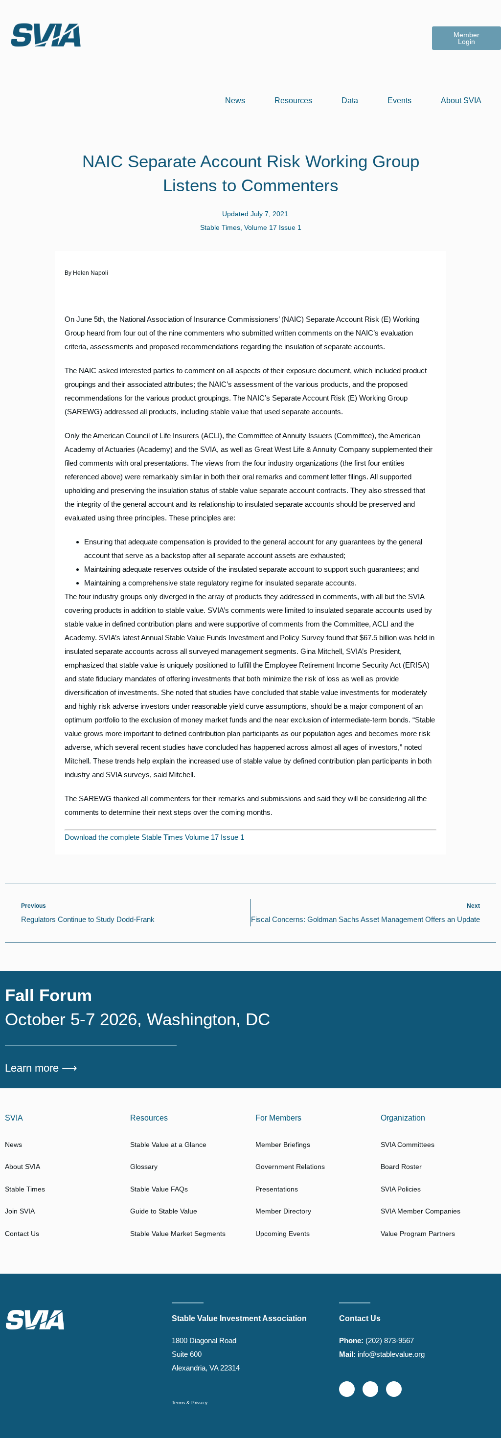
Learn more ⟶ (41, 1068)
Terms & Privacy (189, 1402)
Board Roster (401, 1166)
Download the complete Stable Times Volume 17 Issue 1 (154, 837)
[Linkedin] (370, 1389)
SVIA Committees (407, 1144)
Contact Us (22, 1233)
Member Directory (283, 1211)
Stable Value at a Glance (168, 1144)
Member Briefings (282, 1144)
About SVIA (461, 100)
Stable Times (220, 227)
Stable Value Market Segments (178, 1233)
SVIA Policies (401, 1189)
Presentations (276, 1189)
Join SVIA (20, 1211)
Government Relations (290, 1166)
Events (399, 100)
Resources (293, 100)
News (235, 100)
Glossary (144, 1166)
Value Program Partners (418, 1233)
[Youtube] (394, 1389)
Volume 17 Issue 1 (272, 227)
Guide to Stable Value (163, 1211)
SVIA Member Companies (420, 1211)
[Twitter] (347, 1389)
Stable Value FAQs (159, 1189)
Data (350, 100)
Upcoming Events (282, 1233)
